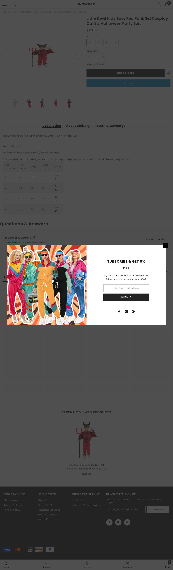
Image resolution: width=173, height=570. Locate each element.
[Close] (165, 245)
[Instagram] (126, 311)
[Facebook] (119, 311)
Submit (126, 297)
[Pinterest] (133, 311)
